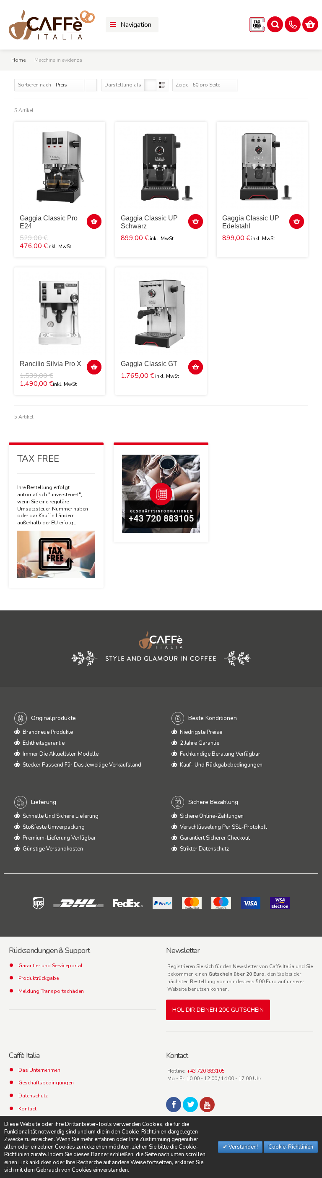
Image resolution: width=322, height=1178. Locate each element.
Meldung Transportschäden (51, 991)
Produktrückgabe (38, 978)
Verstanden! (242, 1147)
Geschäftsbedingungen (46, 1082)
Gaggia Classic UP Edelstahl (250, 222)
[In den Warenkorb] (94, 221)
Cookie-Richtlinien (290, 1147)
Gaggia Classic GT (149, 363)
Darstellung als (122, 84)
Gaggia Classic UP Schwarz (149, 222)
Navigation (135, 24)
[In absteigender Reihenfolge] (90, 85)
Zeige (182, 84)
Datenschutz (33, 1095)
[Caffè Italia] (52, 24)
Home (18, 60)
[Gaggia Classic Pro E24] (59, 167)
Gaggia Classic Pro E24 (49, 222)
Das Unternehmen (39, 1070)
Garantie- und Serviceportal (50, 965)
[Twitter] (190, 1104)
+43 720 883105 (206, 1071)
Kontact (27, 1108)
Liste (162, 85)
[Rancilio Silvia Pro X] (59, 313)
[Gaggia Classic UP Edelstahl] (262, 167)
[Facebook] (173, 1104)
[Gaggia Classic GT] (161, 313)
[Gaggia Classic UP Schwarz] (161, 167)
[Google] (207, 1104)
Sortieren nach (34, 84)
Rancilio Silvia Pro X (50, 363)
